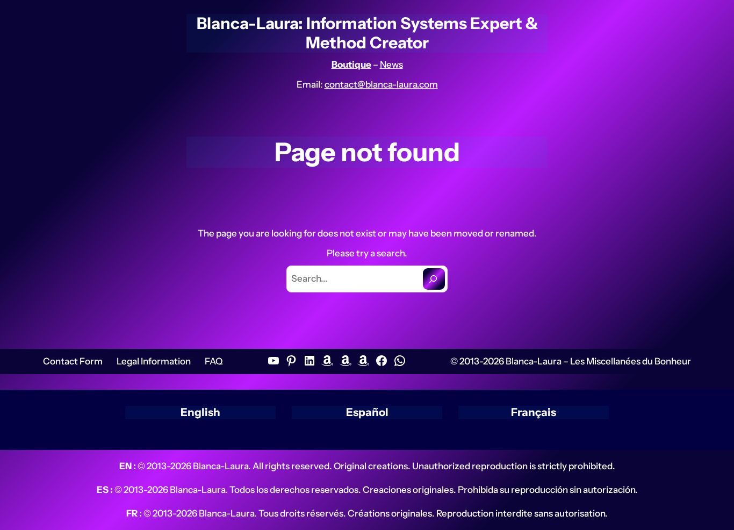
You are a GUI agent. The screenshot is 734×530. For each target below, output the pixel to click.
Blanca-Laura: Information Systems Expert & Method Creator (367, 33)
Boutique (351, 64)
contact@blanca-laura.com (381, 84)
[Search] (434, 278)
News (391, 64)
